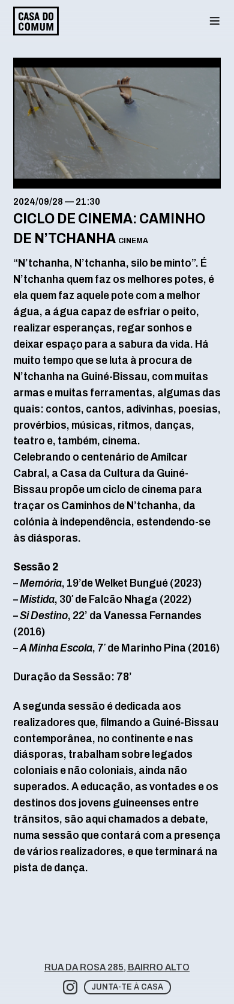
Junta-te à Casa (127, 986)
